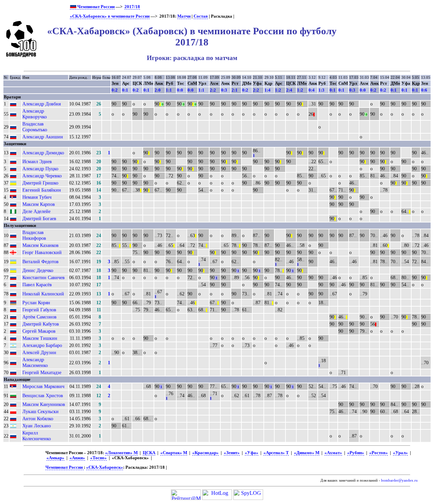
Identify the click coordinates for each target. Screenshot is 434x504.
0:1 (125, 90)
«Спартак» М (173, 452)
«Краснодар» (205, 452)
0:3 (224, 90)
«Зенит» (232, 452)
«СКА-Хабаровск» (104, 467)
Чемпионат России (95, 6)
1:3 (321, 90)
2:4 (289, 90)
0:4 (312, 90)
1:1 (169, 90)
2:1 (235, 90)
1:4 (267, 90)
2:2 (213, 90)
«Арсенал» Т (276, 452)
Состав (201, 16)
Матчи (184, 16)
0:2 (115, 90)
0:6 (424, 90)
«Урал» (400, 452)
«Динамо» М (306, 452)
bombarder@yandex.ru (399, 480)
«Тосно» (98, 457)
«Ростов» (378, 452)
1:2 (278, 90)
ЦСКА (149, 452)
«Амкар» (55, 457)
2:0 (158, 90)
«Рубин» (355, 452)
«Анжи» (77, 457)
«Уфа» (251, 452)
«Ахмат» (333, 452)
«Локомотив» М (121, 452)
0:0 (180, 90)
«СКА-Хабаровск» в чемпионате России (110, 16)
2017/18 (132, 6)
